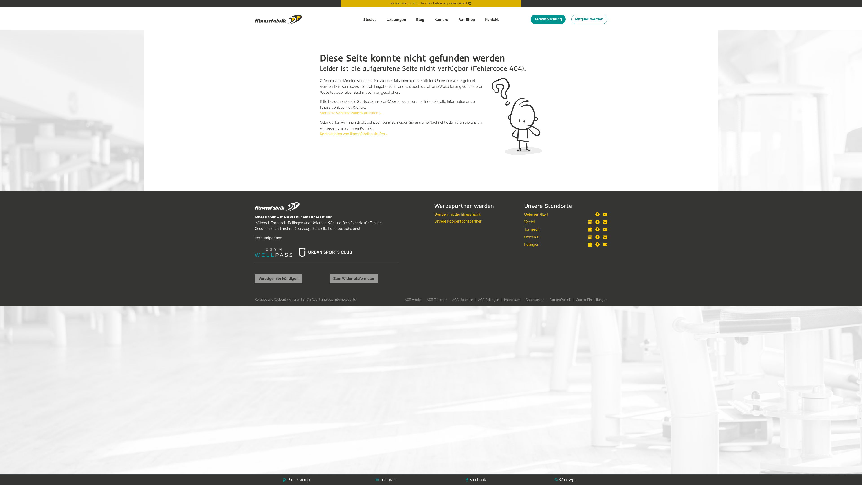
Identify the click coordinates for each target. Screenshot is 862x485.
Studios (369, 20)
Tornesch (531, 229)
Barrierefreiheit (560, 300)
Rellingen (531, 244)
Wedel (529, 222)
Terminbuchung (548, 19)
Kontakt (492, 20)
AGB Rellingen (488, 300)
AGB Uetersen (462, 300)
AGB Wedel (413, 300)
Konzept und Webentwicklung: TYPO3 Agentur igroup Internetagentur (306, 299)
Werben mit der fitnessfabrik (457, 214)
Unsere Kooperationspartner (458, 221)
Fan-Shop (466, 20)
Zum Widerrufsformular (353, 278)
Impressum (512, 300)
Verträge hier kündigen (279, 278)
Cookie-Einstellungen (591, 300)
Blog (420, 20)
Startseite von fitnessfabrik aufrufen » (350, 113)
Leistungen (396, 20)
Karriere (441, 20)
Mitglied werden (589, 19)
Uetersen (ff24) (536, 214)
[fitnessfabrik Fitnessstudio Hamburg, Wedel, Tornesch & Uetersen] (278, 19)
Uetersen (531, 237)
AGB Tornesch (437, 300)
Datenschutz (535, 300)
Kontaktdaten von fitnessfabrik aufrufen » (354, 134)
